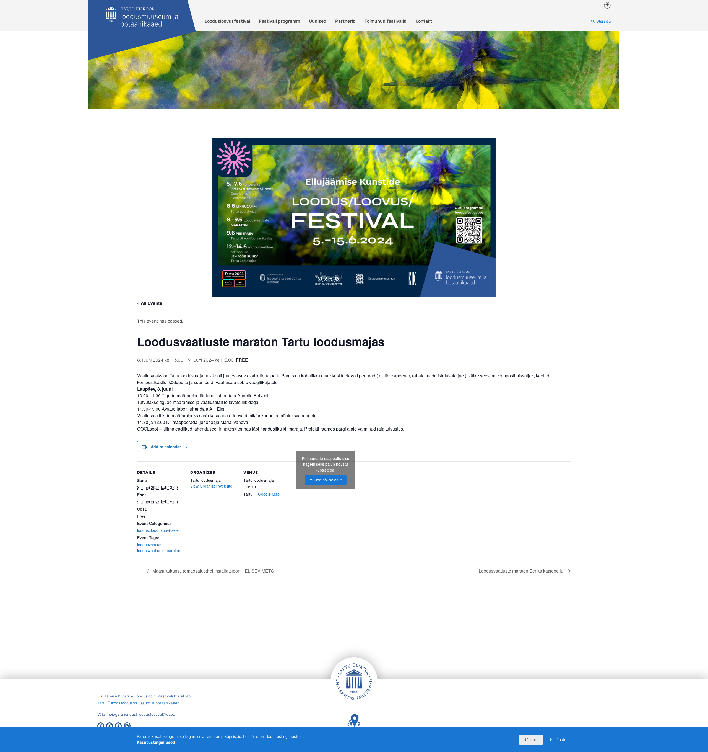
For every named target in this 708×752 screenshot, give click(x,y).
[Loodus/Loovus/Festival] (142, 17)
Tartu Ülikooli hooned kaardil (354, 735)
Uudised (317, 21)
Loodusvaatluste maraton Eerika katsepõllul (522, 571)
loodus (143, 530)
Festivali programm (279, 21)
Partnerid (345, 21)
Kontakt (423, 21)
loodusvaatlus (149, 544)
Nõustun (531, 739)
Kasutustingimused (156, 742)
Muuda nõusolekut (325, 480)
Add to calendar (166, 446)
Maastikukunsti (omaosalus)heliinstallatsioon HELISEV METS (212, 571)
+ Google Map (267, 494)
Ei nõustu (558, 739)
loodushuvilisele (165, 530)
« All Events (149, 303)
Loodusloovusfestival (227, 21)
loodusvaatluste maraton (158, 550)
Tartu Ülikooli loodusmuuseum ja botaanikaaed (138, 703)
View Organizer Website (211, 486)
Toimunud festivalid (386, 21)
